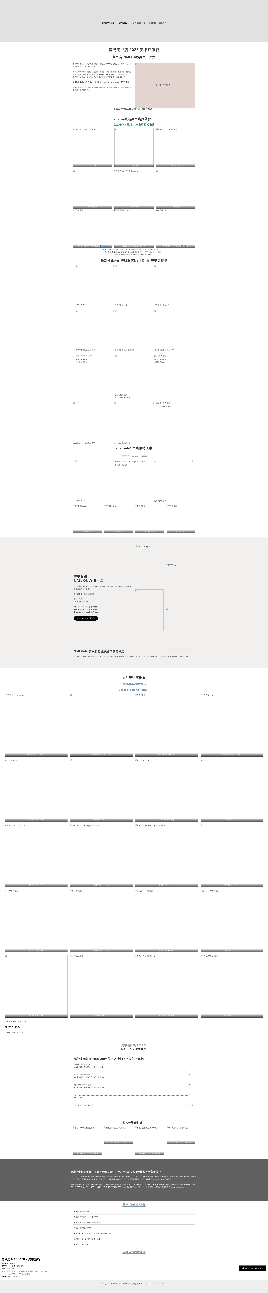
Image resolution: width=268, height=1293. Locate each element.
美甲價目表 (128, 1045)
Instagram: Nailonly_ (134, 689)
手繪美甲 (131, 350)
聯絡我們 (162, 23)
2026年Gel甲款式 (134, 684)
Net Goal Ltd (160, 1284)
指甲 (76, 1105)
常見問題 (152, 23)
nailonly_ (16, 1276)
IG (172, 1187)
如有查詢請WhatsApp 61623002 (134, 456)
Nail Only (151, 1184)
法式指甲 (170, 350)
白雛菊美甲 (92, 350)
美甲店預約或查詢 (134, 1252)
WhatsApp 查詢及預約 (86, 618)
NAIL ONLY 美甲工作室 (21, 1274)
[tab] (134, 1211)
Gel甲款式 (100, 1184)
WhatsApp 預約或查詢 (254, 1268)
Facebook (180, 1187)
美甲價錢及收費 (139, 23)
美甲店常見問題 (134, 1205)
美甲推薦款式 (124, 23)
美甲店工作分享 (108, 23)
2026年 (142, 1045)
